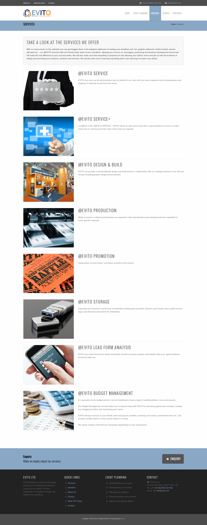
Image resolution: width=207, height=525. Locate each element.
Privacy (71, 496)
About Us (72, 492)
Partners (177, 13)
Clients (166, 13)
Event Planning (140, 13)
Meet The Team (75, 501)
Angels (122, 518)
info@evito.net (174, 3)
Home (127, 13)
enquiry (175, 458)
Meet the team (39, 3)
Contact (51, 3)
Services (155, 13)
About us (26, 3)
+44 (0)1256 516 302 (151, 3)
